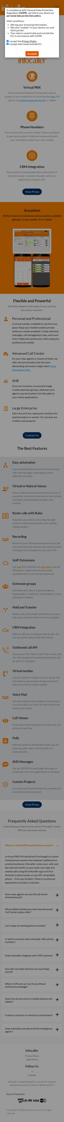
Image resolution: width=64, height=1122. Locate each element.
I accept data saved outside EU (25, 44)
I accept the (23, 41)
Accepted (32, 53)
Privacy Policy (29, 41)
